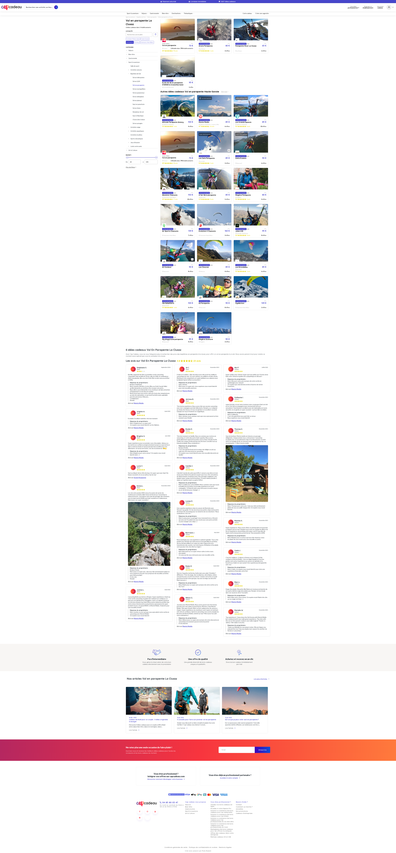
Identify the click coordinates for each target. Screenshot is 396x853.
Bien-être (131, 54)
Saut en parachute (138, 104)
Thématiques (188, 13)
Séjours (130, 50)
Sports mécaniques (137, 139)
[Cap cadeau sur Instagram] (147, 811)
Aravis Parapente (140, 477)
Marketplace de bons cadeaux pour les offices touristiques (222, 830)
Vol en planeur (137, 100)
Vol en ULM (136, 81)
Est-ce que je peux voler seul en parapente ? (242, 720)
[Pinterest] (139, 817)
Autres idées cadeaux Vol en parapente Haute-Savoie (189, 91)
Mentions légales (225, 847)
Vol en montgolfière (139, 89)
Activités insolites (136, 135)
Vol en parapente (152, 17)
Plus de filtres (130, 167)
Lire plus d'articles (260, 679)
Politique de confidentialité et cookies (203, 847)
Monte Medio (139, 403)
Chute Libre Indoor (139, 119)
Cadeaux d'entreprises (244, 813)
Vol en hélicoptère (138, 77)
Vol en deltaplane (138, 96)
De (127, 162)
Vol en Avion (137, 108)
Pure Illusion (206, 851)
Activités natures (136, 70)
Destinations (176, 13)
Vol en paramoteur (138, 93)
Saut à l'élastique (138, 116)
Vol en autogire (137, 123)
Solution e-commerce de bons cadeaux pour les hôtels (222, 815)
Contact (239, 804)
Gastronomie (132, 58)
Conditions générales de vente (175, 847)
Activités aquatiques (137, 131)
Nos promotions (242, 811)
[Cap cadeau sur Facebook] (139, 811)
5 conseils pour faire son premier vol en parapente (196, 720)
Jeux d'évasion (135, 142)
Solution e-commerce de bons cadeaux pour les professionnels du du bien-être (222, 819)
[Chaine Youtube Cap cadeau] (155, 811)
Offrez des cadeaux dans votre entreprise (222, 834)
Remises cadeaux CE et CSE (221, 837)
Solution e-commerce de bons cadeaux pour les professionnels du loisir (222, 825)
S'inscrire (262, 750)
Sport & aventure (130, 17)
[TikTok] (147, 817)
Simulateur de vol (138, 112)
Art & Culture (132, 150)
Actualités (239, 809)
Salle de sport (135, 66)
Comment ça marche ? (244, 807)
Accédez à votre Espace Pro (221, 808)
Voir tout (224, 91)
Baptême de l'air (141, 17)
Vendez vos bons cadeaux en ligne (221, 805)
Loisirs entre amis (136, 146)
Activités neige (135, 127)
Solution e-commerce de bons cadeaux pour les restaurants (222, 811)
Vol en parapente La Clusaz (165, 17)
